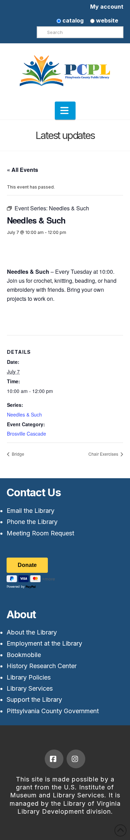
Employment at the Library (44, 643)
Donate (27, 565)
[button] (65, 111)
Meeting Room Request (40, 533)
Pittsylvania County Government (53, 711)
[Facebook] (54, 759)
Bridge (17, 454)
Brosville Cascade (26, 433)
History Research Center (42, 666)
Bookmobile (24, 654)
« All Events (22, 170)
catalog (72, 20)
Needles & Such (24, 414)
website (106, 20)
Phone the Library (32, 521)
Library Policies (29, 677)
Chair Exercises (103, 454)
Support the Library (34, 699)
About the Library (32, 632)
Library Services (30, 688)
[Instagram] (76, 759)
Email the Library (30, 510)
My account (106, 6)
